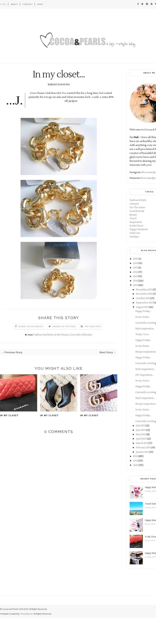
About (14, 4)
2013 (135, 285)
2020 (135, 258)
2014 (135, 280)
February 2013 (143, 447)
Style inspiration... (145, 328)
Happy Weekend (138, 229)
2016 (135, 272)
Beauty (133, 214)
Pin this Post (93, 326)
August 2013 (142, 307)
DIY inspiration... (144, 375)
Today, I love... (142, 334)
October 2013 (143, 298)
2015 (135, 276)
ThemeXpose (26, 613)
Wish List (135, 233)
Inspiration (136, 222)
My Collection (84, 334)
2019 (135, 263)
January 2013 (142, 452)
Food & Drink (137, 211)
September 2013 (144, 302)
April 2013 (141, 438)
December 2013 (144, 289)
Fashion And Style (43, 334)
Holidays (134, 236)
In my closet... (142, 317)
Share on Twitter (64, 326)
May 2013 (140, 434)
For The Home (137, 207)
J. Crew (72, 334)
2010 (135, 465)
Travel (133, 218)
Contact (28, 4)
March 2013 (142, 443)
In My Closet (61, 334)
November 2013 (144, 293)
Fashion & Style (138, 200)
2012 (135, 456)
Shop (40, 4)
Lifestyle (134, 203)
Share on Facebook (31, 326)
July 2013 (140, 425)
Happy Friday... (143, 311)
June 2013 (141, 430)
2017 (135, 267)
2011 (135, 460)
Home (3, 4)
